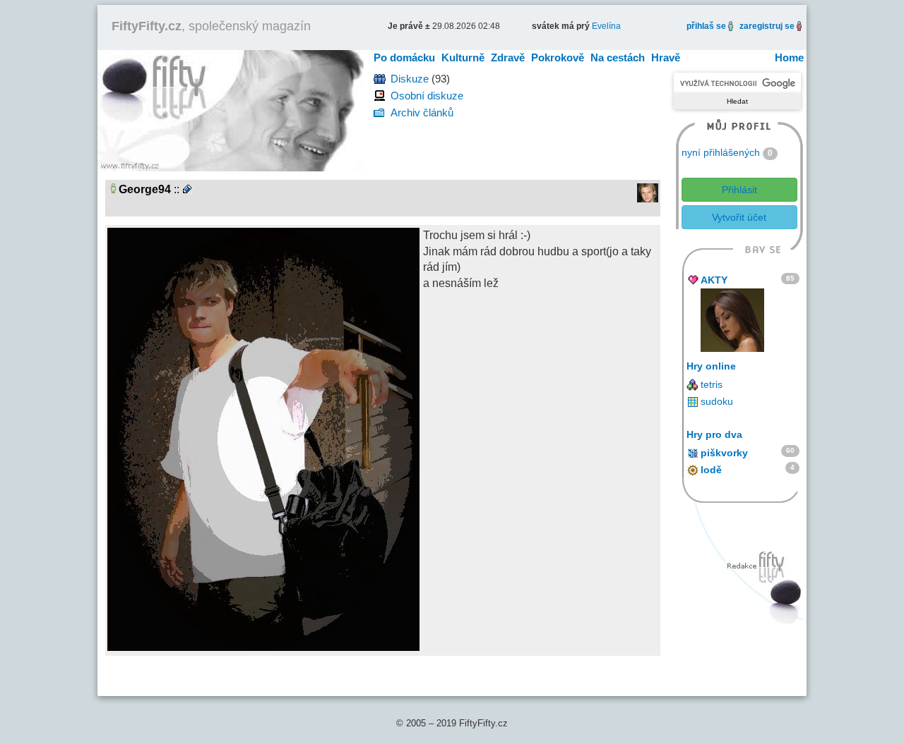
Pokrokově (557, 57)
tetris (711, 384)
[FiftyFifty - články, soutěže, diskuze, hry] (230, 110)
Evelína (606, 26)
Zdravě (508, 57)
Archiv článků (422, 112)
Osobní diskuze (427, 96)
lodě (711, 469)
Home (789, 57)
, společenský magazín (211, 26)
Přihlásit (739, 189)
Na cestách (617, 57)
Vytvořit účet (739, 217)
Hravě (665, 57)
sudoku (717, 401)
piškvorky (724, 452)
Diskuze (410, 79)
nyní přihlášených (721, 152)
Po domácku (404, 57)
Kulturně (462, 57)
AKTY (714, 280)
